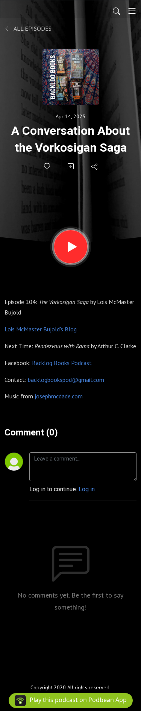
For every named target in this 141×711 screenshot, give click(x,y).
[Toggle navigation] (132, 11)
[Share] (95, 166)
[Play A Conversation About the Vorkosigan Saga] (71, 247)
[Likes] (47, 166)
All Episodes (32, 28)
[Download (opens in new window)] (71, 166)
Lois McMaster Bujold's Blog (41, 329)
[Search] (116, 10)
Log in (87, 489)
